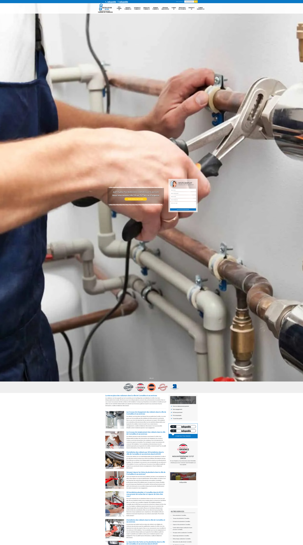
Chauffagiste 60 (191, 8)
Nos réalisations (135, 199)
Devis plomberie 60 (119, 8)
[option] (151, 218)
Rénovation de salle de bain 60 (182, 8)
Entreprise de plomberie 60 (137, 8)
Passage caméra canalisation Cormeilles (182, 532)
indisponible (111, 1)
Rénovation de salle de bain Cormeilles (182, 541)
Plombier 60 (174, 8)
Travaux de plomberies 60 (128, 8)
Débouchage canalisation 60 (165, 8)
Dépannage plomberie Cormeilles (181, 535)
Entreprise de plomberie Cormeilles (181, 521)
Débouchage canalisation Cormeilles (182, 538)
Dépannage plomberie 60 (156, 8)
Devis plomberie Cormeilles (179, 515)
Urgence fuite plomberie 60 (146, 8)
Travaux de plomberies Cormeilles (181, 518)
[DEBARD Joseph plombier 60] (105, 8)
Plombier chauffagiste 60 (200, 8)
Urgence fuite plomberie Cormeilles (181, 524)
